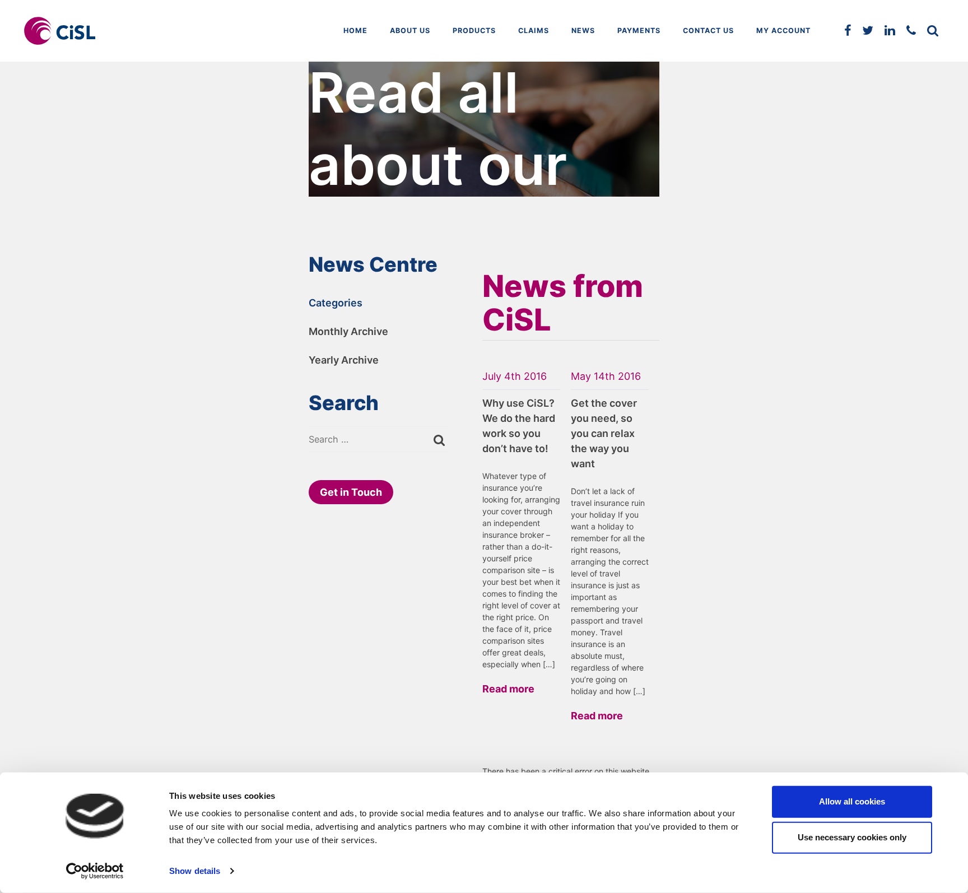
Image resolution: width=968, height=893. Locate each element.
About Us (410, 30)
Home (355, 30)
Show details (194, 871)
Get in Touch (351, 492)
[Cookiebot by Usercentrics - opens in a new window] (95, 871)
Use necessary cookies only (852, 837)
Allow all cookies (852, 801)
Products (474, 30)
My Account (783, 30)
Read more (508, 689)
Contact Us (708, 30)
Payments (638, 30)
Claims (533, 30)
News (583, 30)
